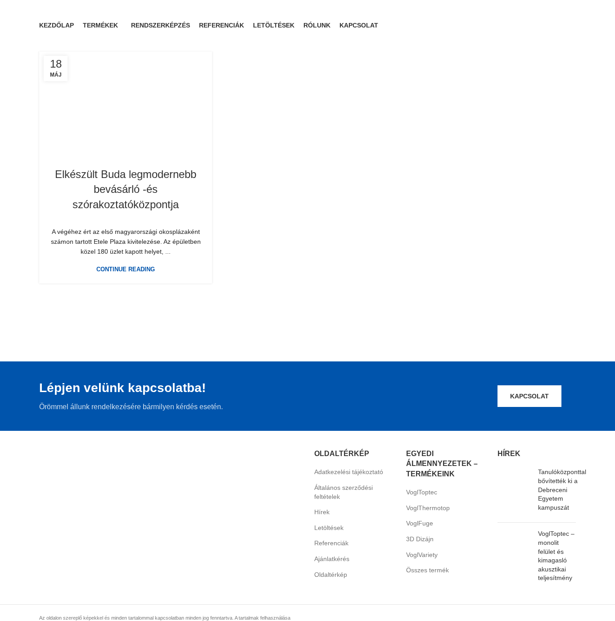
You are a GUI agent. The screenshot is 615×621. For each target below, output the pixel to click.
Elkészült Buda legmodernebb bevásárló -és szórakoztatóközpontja (125, 189)
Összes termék (427, 570)
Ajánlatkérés (331, 558)
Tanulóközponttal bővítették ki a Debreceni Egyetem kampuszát (562, 489)
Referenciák (331, 543)
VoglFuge (419, 523)
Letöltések (329, 527)
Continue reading (125, 269)
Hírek (322, 512)
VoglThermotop (428, 507)
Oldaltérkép (330, 574)
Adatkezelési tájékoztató (348, 471)
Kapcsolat (529, 396)
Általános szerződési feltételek (343, 492)
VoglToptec (421, 492)
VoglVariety (422, 554)
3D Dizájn (420, 539)
